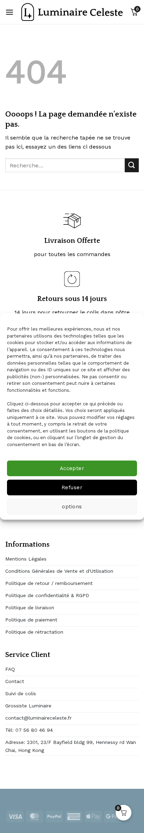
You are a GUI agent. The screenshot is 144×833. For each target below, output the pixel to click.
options (72, 506)
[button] (9, 12)
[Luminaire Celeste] (72, 12)
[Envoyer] (132, 165)
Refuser (72, 487)
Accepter (72, 468)
